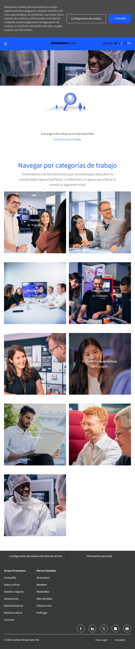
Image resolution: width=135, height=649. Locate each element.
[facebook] (81, 628)
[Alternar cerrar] (5, 44)
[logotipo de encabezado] (63, 43)
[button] (108, 43)
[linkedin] (92, 628)
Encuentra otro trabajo (67, 139)
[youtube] (127, 628)
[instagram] (115, 628)
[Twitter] (104, 628)
